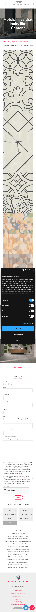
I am (5, 416)
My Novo (18, 608)
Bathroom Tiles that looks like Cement (18, 544)
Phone (5, 409)
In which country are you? (11, 422)
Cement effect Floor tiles (18, 531)
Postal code (7, 430)
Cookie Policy (18, 602)
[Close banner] (33, 270)
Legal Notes (18, 590)
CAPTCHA (6, 486)
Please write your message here (12, 439)
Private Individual (9, 419)
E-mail (5, 402)
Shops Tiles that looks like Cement (18, 554)
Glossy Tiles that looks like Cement (18, 559)
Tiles (9, 41)
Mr (5, 384)
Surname (6, 394)
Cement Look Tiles (24, 41)
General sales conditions (18, 593)
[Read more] (18, 53)
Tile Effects (14, 41)
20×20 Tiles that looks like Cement (18, 564)
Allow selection (18, 334)
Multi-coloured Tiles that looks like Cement (18, 541)
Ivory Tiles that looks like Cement (18, 538)
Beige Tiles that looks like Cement (18, 536)
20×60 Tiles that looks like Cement (18, 567)
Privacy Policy (18, 599)
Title (5, 381)
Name (5, 387)
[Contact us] (23, 53)
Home (4, 41)
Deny (18, 340)
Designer (21, 419)
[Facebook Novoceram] (8, 581)
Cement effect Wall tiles (18, 533)
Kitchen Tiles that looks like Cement (18, 549)
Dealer (29, 419)
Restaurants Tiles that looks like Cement (18, 551)
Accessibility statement (18, 604)
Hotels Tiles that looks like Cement (18, 546)
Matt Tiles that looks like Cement (18, 562)
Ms (11, 384)
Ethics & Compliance (18, 596)
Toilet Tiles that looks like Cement (18, 557)
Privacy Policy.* (17, 473)
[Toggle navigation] (3, 4)
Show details (27, 323)
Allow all (18, 329)
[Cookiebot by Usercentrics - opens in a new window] (22, 270)
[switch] (31, 305)
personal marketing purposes (23, 478)
